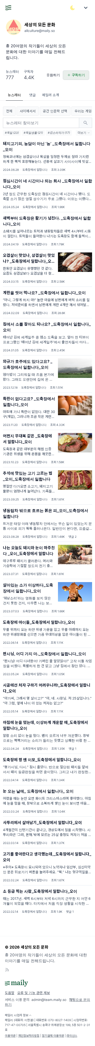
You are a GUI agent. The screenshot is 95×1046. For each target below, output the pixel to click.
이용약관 (10, 1035)
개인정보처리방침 (28, 1035)
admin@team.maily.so (48, 1000)
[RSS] (7, 970)
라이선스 (71, 1035)
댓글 (32, 95)
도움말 (9, 993)
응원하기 (53, 75)
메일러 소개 (50, 95)
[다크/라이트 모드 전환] (73, 8)
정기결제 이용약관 (53, 1035)
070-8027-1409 (59, 1020)
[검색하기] (85, 123)
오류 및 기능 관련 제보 (33, 993)
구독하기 (78, 75)
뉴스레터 (14, 95)
